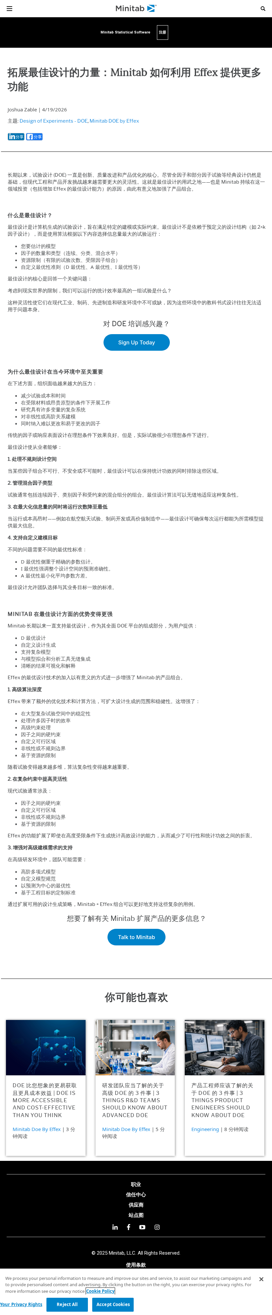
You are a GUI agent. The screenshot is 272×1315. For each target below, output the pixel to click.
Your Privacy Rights (21, 1304)
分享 (20, 137)
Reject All (67, 1304)
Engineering (205, 1129)
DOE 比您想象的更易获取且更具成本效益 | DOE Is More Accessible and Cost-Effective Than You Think (45, 1100)
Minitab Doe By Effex (37, 1129)
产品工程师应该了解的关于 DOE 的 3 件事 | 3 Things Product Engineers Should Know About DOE (222, 1100)
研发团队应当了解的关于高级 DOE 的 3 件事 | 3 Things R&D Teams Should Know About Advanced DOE (135, 1100)
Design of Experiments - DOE (54, 121)
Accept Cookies (113, 1304)
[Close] (261, 1279)
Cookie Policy (100, 1291)
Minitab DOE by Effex (114, 121)
